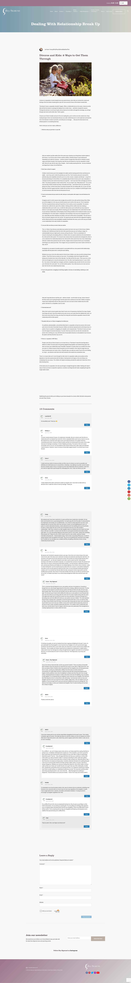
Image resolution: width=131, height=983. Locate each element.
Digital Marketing (38, 970)
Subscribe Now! (98, 938)
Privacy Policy (59, 970)
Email (41, 895)
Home (51, 11)
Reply (87, 425)
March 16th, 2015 (49, 696)
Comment (42, 864)
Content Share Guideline (52, 970)
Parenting (68, 11)
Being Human (75, 10)
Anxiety (61, 11)
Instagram (73, 950)
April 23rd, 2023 (48, 432)
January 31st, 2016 (50, 819)
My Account (109, 11)
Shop (102, 11)
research (44, 235)
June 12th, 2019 (48, 479)
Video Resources (84, 11)
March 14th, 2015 (49, 784)
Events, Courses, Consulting (95, 10)
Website (41, 902)
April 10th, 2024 (48, 418)
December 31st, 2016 (50, 583)
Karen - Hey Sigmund (51, 581)
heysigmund (49, 746)
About (56, 11)
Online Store (119, 11)
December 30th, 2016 (49, 552)
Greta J (47, 458)
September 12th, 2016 (50, 640)
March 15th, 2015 (50, 801)
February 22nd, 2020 (49, 460)
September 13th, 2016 (51, 661)
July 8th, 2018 (48, 516)
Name (41, 887)
